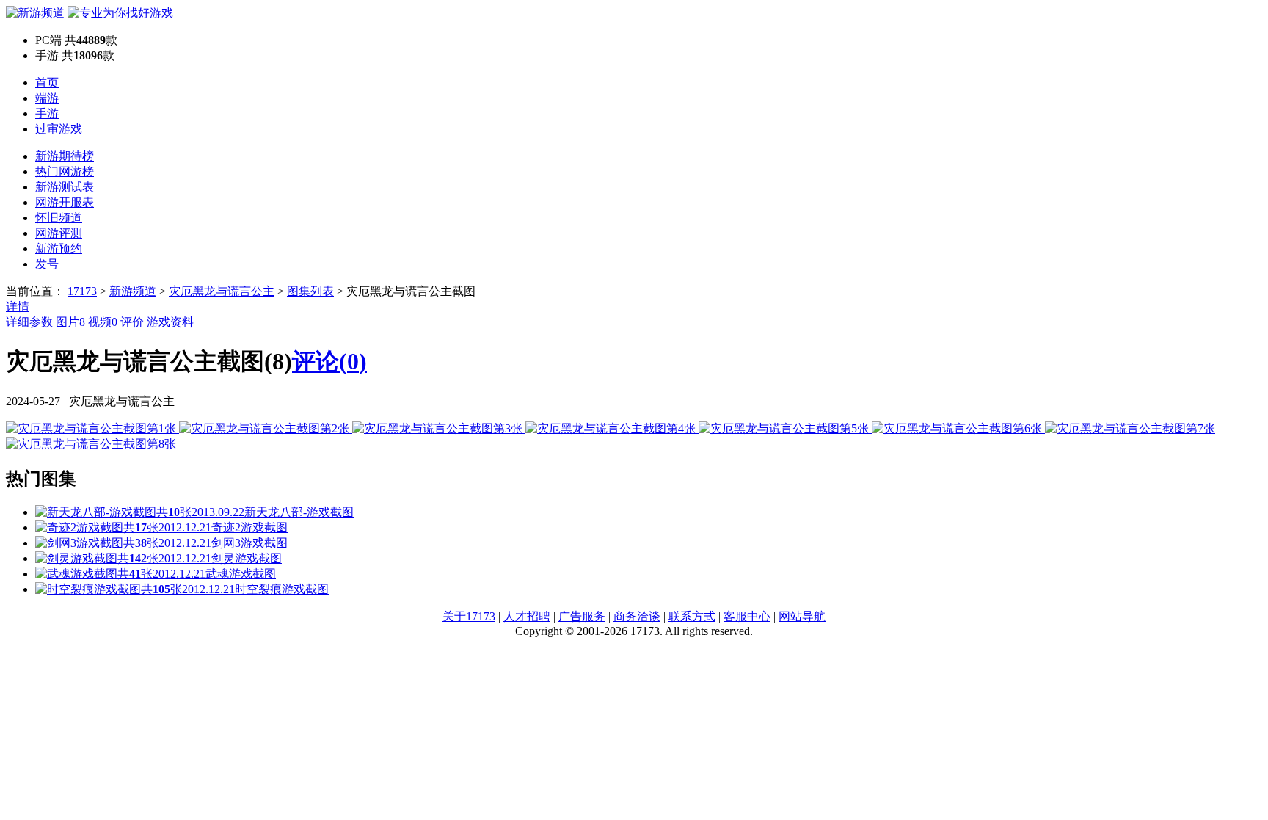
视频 (102, 322)
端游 (47, 98)
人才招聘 (526, 616)
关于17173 (468, 616)
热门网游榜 (64, 171)
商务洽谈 (636, 616)
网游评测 (58, 233)
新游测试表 (64, 187)
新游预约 (58, 248)
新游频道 (132, 291)
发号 (47, 264)
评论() (329, 361)
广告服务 (581, 616)
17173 (82, 291)
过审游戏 (58, 129)
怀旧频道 (58, 217)
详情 (17, 306)
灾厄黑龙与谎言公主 (221, 291)
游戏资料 (170, 322)
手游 (47, 113)
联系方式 (691, 616)
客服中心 (747, 616)
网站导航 (802, 616)
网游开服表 (64, 202)
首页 (47, 82)
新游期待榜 (64, 156)
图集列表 (310, 291)
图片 (70, 322)
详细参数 (31, 322)
